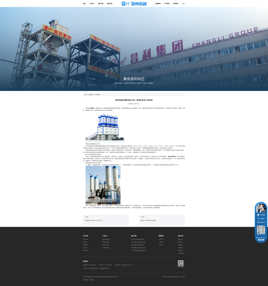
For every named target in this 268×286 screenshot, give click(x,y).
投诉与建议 (181, 253)
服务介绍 (180, 239)
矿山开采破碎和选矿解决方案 (138, 250)
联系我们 (175, 3)
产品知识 (97, 94)
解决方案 (100, 3)
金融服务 (180, 245)
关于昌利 (167, 3)
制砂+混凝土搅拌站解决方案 (138, 242)
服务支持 (109, 3)
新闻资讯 (158, 3)
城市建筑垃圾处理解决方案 (138, 247)
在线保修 (180, 250)
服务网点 (180, 242)
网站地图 (170, 276)
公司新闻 (161, 239)
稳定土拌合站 (106, 245)
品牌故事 (85, 245)
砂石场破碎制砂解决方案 (137, 245)
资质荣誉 (85, 250)
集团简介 (85, 242)
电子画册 (180, 247)
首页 (84, 3)
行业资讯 (161, 242)
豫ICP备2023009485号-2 (111, 276)
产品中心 (91, 3)
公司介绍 (85, 239)
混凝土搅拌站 (106, 242)
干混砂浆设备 (106, 247)
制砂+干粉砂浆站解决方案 (138, 239)
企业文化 (85, 247)
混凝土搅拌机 (106, 239)
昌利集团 (91, 280)
